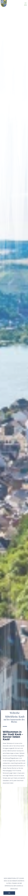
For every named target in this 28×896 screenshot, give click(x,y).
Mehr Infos (14, 888)
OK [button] (9, 893)
